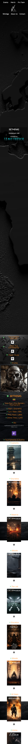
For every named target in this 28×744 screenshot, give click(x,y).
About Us (14, 14)
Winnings (6, 14)
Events (5, 2)
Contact (22, 14)
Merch (13, 2)
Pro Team (21, 2)
